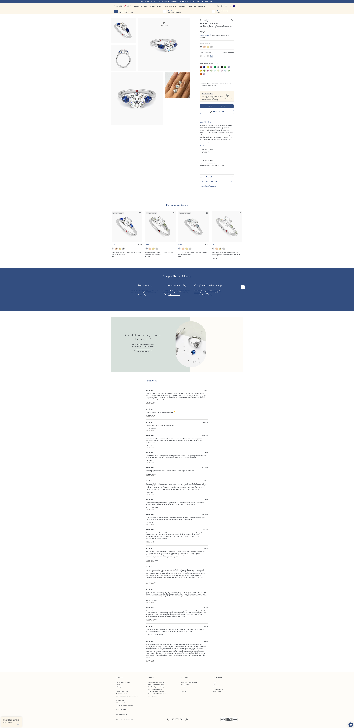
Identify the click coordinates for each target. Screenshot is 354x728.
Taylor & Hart (122, 6)
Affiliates (183, 691)
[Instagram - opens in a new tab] (177, 719)
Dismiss (18, 724)
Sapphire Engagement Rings (156, 687)
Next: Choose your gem (216, 106)
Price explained (204, 35)
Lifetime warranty (206, 177)
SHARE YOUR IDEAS (143, 352)
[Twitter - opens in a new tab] (182, 719)
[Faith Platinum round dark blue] (127, 235)
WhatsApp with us (121, 703)
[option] (201, 56)
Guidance (192, 6)
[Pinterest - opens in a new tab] (172, 719)
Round (132, 16)
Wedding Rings (155, 6)
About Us (201, 6)
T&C (214, 684)
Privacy (215, 682)
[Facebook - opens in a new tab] (167, 719)
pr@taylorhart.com (121, 714)
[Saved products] (226, 6)
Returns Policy (217, 691)
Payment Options (218, 689)
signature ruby (147, 291)
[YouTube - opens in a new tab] (186, 719)
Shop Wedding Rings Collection (157, 694)
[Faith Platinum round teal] (193, 235)
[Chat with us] (350, 724)
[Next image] (140, 226)
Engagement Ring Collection (156, 682)
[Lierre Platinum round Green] (160, 235)
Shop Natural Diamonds (155, 689)
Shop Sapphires (152, 696)
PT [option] (201, 46)
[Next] (243, 287)
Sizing (202, 172)
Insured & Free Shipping (208, 181)
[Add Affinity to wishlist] (232, 20)
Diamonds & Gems (170, 6)
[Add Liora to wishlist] (240, 213)
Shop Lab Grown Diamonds (156, 691)
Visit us (212, 6)
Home (115, 16)
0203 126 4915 (120, 700)
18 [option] (204, 46)
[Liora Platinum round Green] (227, 235)
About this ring (205, 122)
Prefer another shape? (228, 52)
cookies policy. (9, 722)
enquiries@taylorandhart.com (124, 705)
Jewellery (182, 6)
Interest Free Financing (208, 186)
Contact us (222, 6)
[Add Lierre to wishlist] (173, 213)
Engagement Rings (141, 6)
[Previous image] (114, 226)
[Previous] (111, 287)
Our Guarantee (185, 684)
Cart (230, 6)
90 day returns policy (174, 295)
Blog (182, 689)
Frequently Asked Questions (189, 682)
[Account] (218, 6)
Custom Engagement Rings (156, 684)
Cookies (215, 687)
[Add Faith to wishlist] (140, 213)
